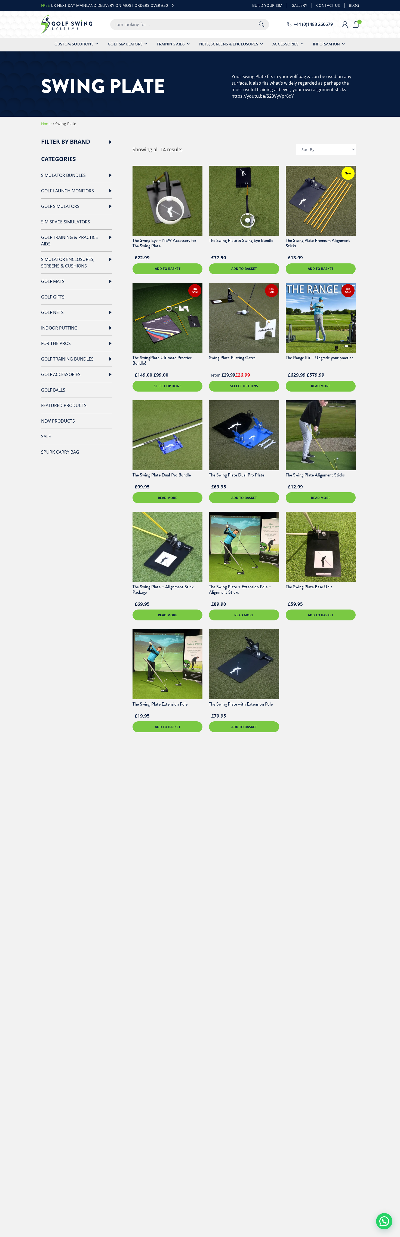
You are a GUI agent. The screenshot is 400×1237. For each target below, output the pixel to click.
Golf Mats (52, 281)
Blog (354, 5)
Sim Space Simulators (65, 222)
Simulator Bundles (63, 175)
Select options (167, 386)
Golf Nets (52, 312)
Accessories (285, 44)
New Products (58, 421)
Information (326, 44)
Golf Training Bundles (67, 359)
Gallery (299, 5)
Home (46, 123)
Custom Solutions (74, 44)
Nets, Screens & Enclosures (228, 44)
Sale (46, 436)
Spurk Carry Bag (60, 452)
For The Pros (56, 343)
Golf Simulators (125, 44)
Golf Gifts (52, 297)
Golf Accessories (61, 374)
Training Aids (171, 44)
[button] (384, 1221)
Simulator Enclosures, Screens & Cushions (67, 262)
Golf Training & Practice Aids (69, 240)
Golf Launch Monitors (67, 191)
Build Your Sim (267, 5)
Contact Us (328, 5)
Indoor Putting (59, 328)
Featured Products (64, 405)
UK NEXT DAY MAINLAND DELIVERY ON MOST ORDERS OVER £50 (104, 5)
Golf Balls (53, 390)
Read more (320, 386)
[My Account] (346, 24)
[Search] (261, 24)
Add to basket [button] (167, 268)
